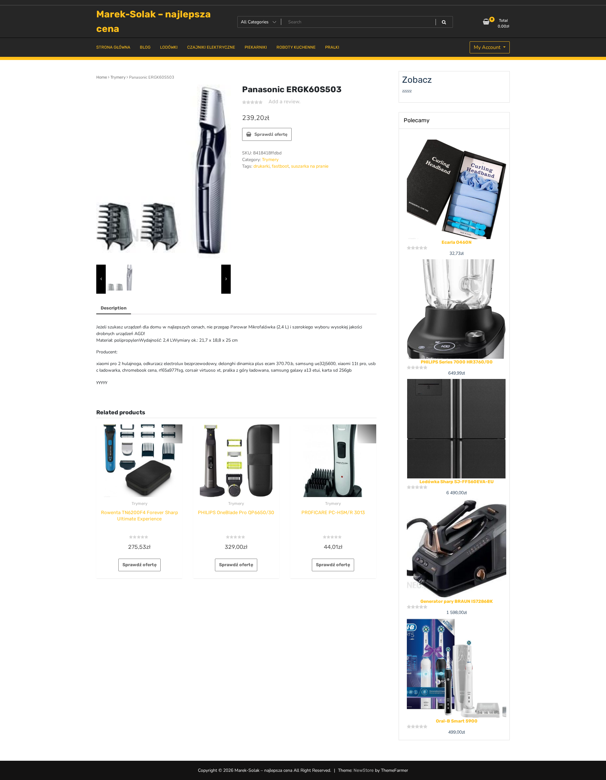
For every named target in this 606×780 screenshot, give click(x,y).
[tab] (113, 308)
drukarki (261, 166)
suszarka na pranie (310, 166)
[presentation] (101, 279)
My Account (488, 47)
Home (101, 77)
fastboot (280, 166)
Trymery (118, 77)
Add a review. (284, 102)
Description (114, 308)
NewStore (364, 770)
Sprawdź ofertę (271, 134)
